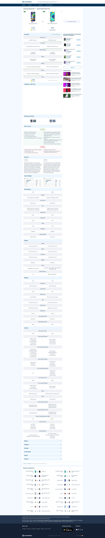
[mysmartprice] (27, 2)
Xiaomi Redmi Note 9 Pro (52, 23)
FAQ (49, 528)
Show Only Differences (56, 34)
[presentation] (25, 16)
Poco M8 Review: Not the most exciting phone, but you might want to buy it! (76, 89)
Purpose (33, 528)
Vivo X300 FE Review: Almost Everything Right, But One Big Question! (76, 73)
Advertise (38, 528)
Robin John (73, 96)
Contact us (24, 528)
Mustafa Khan (73, 85)
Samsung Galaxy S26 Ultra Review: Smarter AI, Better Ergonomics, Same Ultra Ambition (76, 78)
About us (29, 528)
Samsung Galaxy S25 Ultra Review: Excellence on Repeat (76, 95)
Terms (46, 528)
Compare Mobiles (28, 463)
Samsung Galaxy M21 (33, 23)
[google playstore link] (68, 531)
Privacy (42, 528)
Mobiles (24, 463)
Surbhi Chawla (73, 80)
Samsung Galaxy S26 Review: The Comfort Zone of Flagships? (76, 84)
